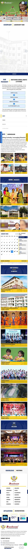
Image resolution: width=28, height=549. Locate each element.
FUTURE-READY (5, 106)
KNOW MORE (24, 196)
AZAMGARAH (8, 468)
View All (24, 182)
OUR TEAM (14, 51)
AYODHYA (8, 466)
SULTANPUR (17, 482)
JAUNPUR (8, 477)
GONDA (7, 475)
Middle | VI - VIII (3, 150)
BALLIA (7, 470)
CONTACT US (20, 538)
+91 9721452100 (5, 518)
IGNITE (3, 94)
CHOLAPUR (17, 466)
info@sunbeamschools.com (8, 520)
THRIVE (3, 98)
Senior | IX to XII (17, 150)
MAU (7, 479)
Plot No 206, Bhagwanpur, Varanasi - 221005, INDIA (13, 522)
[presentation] (20, 525)
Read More (4, 46)
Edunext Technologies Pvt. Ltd (19, 535)
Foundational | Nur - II (5, 139)
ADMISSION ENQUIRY (10, 538)
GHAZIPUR (17, 472)
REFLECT (4, 102)
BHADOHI (8, 472)
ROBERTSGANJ (17, 479)
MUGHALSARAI (18, 475)
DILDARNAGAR (17, 470)
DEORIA (16, 468)
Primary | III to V (17, 139)
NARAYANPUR (17, 477)
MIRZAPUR (8, 482)
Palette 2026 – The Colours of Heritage (14, 170)
